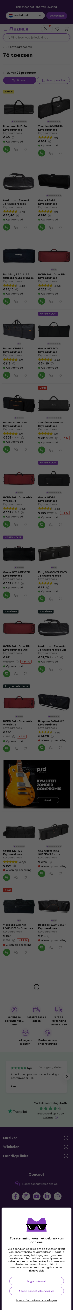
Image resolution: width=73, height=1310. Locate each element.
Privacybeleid (36, 1271)
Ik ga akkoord (36, 1281)
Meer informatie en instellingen (36, 1300)
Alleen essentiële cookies (36, 1291)
